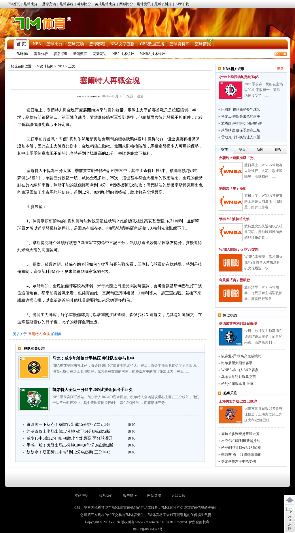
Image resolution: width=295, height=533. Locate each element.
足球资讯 (144, 4)
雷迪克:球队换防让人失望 (240, 137)
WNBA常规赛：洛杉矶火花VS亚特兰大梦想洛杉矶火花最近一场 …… (263, 262)
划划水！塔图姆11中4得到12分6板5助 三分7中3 (68, 452)
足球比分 (30, 4)
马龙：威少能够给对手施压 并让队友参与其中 (93, 358)
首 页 (21, 44)
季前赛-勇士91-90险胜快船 (241, 455)
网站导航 (154, 496)
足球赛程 (66, 4)
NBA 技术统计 (123, 54)
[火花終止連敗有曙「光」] (231, 171)
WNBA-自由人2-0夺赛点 (239, 370)
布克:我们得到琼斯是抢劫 (240, 441)
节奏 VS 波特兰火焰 (234, 219)
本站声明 (81, 496)
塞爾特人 (35, 334)
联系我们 (106, 496)
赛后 (242, 150)
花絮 (278, 150)
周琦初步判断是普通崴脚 (240, 434)
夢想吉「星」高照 (233, 188)
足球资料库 (163, 4)
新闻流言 (80, 54)
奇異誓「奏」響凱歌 (234, 280)
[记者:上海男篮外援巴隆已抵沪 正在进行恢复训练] (231, 415)
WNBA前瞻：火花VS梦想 (239, 249)
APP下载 (182, 4)
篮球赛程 (97, 44)
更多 (280, 68)
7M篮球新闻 (44, 66)
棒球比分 (84, 4)
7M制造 (22, 54)
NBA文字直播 (122, 44)
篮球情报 (203, 44)
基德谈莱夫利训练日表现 (238, 324)
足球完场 (49, 4)
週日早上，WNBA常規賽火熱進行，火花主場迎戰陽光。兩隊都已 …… (263, 171)
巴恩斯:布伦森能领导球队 (240, 109)
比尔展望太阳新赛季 (236, 363)
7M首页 (14, 4)
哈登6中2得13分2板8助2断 (241, 448)
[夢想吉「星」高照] (231, 202)
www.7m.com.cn (88, 96)
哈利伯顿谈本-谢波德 (237, 384)
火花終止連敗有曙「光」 (238, 158)
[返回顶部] (289, 500)
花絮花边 (100, 54)
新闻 (260, 150)
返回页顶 (178, 496)
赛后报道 (60, 54)
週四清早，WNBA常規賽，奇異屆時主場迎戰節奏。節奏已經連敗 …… (263, 293)
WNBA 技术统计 (152, 54)
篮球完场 (76, 44)
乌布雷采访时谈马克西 (238, 377)
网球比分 (126, 4)
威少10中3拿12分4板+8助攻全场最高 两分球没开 (70, 438)
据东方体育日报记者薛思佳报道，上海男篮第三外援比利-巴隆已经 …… (263, 414)
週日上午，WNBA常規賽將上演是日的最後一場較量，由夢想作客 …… (263, 201)
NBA (37, 44)
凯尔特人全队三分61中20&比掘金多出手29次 (92, 390)
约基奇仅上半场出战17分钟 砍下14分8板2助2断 (68, 431)
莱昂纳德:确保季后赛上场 (240, 130)
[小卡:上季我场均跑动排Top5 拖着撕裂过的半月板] (231, 90)
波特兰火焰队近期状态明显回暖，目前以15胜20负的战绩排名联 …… (263, 232)
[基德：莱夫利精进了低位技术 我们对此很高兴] (231, 337)
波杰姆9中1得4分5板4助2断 (242, 123)
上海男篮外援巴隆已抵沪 (238, 401)
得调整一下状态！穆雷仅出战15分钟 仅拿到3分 (68, 424)
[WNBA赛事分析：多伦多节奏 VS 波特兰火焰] (231, 232)
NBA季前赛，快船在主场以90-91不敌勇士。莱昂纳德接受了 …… (263, 90)
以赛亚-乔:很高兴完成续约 (241, 356)
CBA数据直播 (152, 44)
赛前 (224, 150)
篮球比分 (54, 44)
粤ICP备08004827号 (147, 529)
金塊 (46, 334)
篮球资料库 (179, 44)
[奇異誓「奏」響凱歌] (231, 293)
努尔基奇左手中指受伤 (238, 462)
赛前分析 (41, 54)
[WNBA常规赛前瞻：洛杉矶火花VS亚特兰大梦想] (231, 263)
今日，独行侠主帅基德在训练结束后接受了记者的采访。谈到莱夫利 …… (263, 336)
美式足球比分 (105, 4)
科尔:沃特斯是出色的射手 (240, 116)
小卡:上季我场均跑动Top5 (239, 77)
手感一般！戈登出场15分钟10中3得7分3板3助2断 (70, 445)
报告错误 (130, 496)
